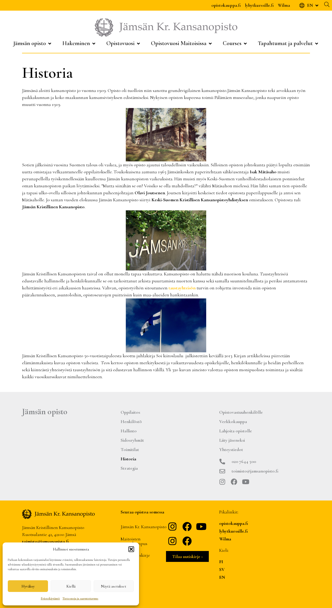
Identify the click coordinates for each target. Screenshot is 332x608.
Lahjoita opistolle (235, 431)
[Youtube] (246, 481)
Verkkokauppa (233, 421)
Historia (128, 459)
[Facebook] (234, 481)
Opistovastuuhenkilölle (241, 412)
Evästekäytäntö (50, 598)
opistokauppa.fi (226, 5)
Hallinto (129, 431)
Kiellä (70, 586)
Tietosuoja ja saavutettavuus (80, 598)
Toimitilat (130, 449)
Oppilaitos (130, 412)
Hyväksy (28, 586)
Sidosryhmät (132, 440)
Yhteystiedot (231, 449)
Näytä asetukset (113, 586)
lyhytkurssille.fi (259, 5)
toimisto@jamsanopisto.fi (45, 541)
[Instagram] (222, 481)
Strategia (129, 468)
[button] (131, 549)
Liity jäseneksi (232, 440)
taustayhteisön (183, 288)
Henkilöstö (131, 421)
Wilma (284, 5)
